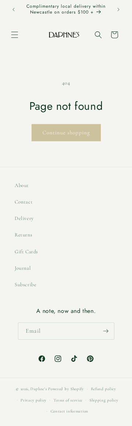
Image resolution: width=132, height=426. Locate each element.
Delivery (24, 218)
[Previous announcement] (14, 9)
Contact (24, 202)
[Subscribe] (106, 331)
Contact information (69, 411)
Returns (23, 235)
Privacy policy (34, 400)
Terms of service (68, 400)
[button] (15, 35)
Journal (23, 268)
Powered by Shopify (66, 388)
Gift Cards (26, 251)
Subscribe (25, 284)
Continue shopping (66, 132)
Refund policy (103, 388)
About (22, 185)
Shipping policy (103, 400)
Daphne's (38, 388)
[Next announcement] (118, 9)
